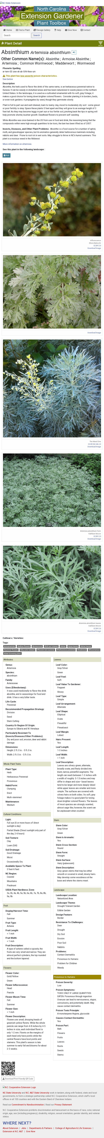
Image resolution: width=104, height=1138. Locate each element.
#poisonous (37, 646)
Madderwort (64, 63)
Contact (86, 30)
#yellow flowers (23, 646)
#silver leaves (85, 646)
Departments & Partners (40, 1128)
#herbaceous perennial (66, 650)
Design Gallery (43, 30)
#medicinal (81, 650)
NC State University (12, 1092)
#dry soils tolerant (27, 650)
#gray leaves (73, 646)
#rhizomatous (94, 650)
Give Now (72, 30)
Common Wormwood (36, 63)
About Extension (10, 1128)
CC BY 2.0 (97, 246)
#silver (63, 646)
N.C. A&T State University (37, 1092)
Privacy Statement (63, 1104)
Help (58, 30)
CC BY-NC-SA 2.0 (94, 444)
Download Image (94, 248)
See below (8, 79)
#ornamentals (9, 646)
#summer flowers (11, 650)
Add (7, 155)
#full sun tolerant (51, 646)
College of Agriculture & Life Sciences (73, 1128)
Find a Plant (24, 30)
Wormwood (86, 63)
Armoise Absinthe (75, 59)
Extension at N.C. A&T (13, 1131)
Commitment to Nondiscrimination (28, 1104)
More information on (17, 144)
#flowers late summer (45, 650)
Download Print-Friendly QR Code (18, 1079)
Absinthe (52, 59)
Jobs (23, 1128)
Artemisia (9, 63)
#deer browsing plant (12, 653)
